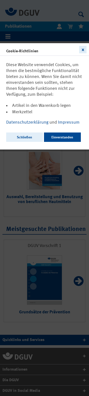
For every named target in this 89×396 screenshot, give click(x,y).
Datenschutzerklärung (27, 122)
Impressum (69, 122)
